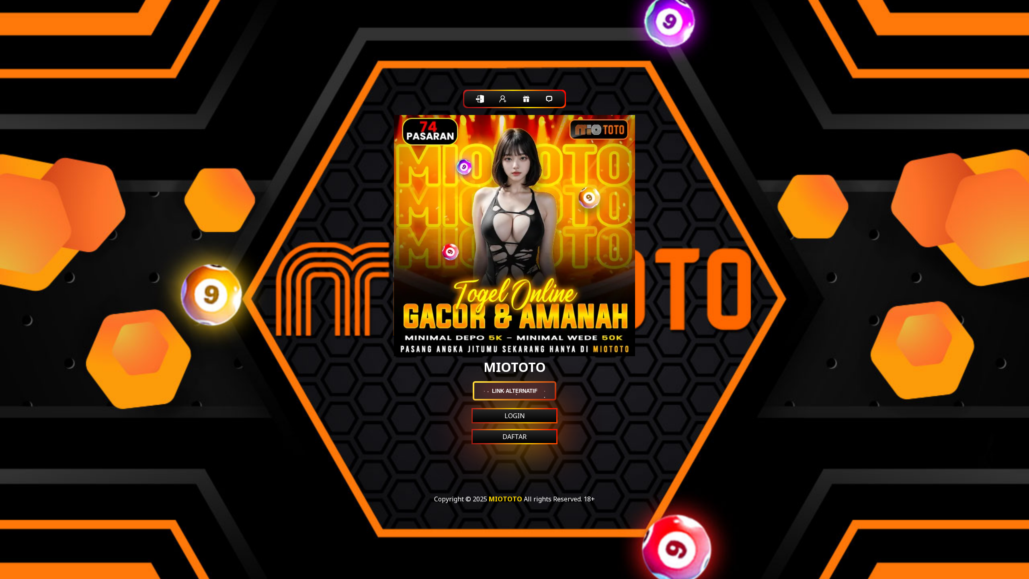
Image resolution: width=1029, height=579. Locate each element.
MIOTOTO (505, 499)
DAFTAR (514, 436)
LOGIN (514, 415)
